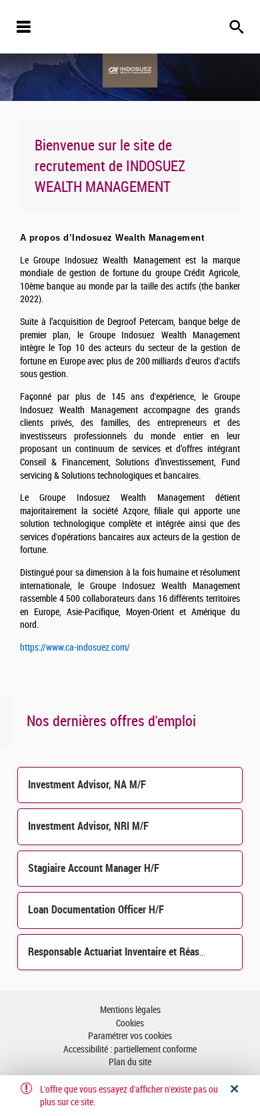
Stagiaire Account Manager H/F (93, 868)
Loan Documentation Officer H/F (96, 909)
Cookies (130, 1023)
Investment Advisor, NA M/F (87, 784)
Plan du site (130, 1062)
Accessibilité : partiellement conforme (130, 1049)
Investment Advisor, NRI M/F (88, 826)
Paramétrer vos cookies (130, 1036)
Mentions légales (130, 1010)
